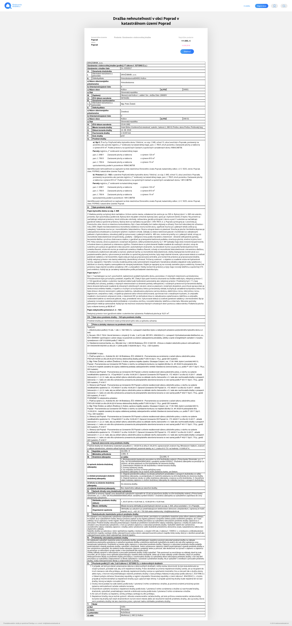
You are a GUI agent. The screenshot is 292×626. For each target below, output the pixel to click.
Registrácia (261, 6)
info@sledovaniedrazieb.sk (51, 623)
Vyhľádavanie (283, 6)
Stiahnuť (187, 51)
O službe (247, 6)
